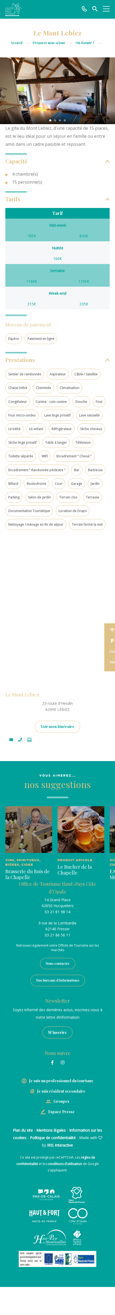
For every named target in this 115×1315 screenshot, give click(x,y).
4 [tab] (65, 120)
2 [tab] (55, 120)
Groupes (61, 1101)
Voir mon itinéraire (57, 726)
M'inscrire (57, 1032)
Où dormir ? (85, 43)
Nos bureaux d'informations (57, 980)
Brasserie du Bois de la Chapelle (27, 874)
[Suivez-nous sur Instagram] (63, 1062)
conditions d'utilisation (65, 1164)
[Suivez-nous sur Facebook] (52, 1062)
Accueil (16, 43)
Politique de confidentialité (53, 1137)
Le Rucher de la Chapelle (74, 870)
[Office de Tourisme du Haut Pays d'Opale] (13, 9)
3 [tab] (60, 120)
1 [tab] (50, 120)
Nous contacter (58, 963)
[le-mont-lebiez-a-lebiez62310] (57, 90)
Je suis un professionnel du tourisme (61, 1080)
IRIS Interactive (60, 1145)
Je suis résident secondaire (61, 1091)
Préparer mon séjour (49, 43)
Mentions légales (51, 1130)
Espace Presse (61, 1111)
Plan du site (23, 1130)
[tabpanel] (57, 90)
